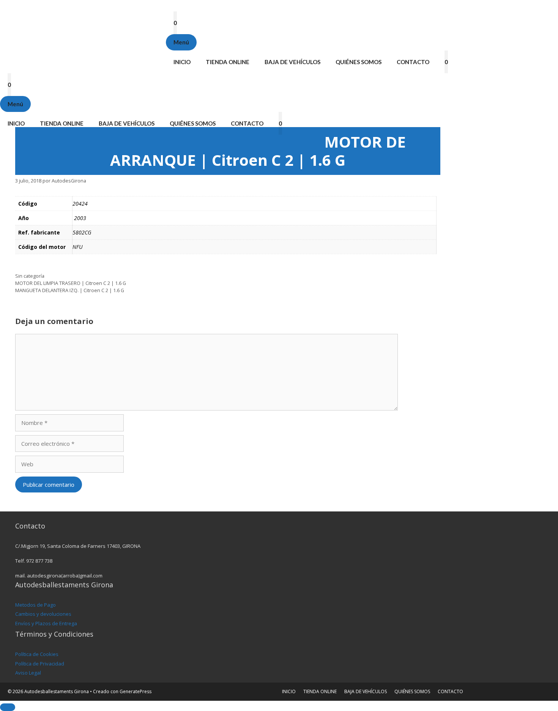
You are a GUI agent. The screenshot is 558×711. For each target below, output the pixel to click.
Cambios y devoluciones (43, 613)
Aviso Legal (28, 672)
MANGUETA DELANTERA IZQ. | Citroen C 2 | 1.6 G (69, 290)
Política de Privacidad (39, 663)
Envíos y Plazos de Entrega (46, 623)
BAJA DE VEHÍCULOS (292, 61)
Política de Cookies (36, 654)
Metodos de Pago (35, 604)
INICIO (182, 61)
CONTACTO (413, 61)
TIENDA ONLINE (227, 61)
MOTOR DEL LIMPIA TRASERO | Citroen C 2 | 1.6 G (70, 283)
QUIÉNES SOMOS (358, 61)
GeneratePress (135, 691)
